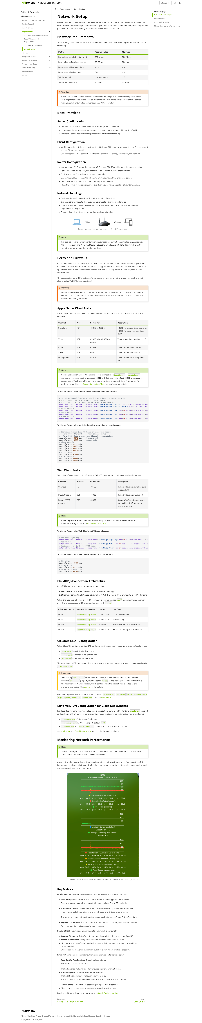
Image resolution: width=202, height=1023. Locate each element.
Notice (24, 75)
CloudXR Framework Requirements (31, 40)
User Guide (26, 53)
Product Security (95, 1016)
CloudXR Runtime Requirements (36, 35)
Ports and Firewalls (161, 22)
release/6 (165, 3)
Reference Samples (29, 60)
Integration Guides (29, 56)
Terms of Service (55, 1016)
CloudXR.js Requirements (33, 45)
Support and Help (28, 68)
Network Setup (29, 49)
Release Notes (27, 71)
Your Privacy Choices (40, 1016)
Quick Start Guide (28, 28)
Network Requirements (163, 15)
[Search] (175, 3)
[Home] (55, 9)
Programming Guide (29, 64)
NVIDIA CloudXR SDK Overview (33, 20)
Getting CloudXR (28, 24)
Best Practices (159, 19)
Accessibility (68, 1016)
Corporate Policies (81, 1016)
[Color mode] (180, 3)
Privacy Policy (26, 1016)
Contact (107, 1016)
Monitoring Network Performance (167, 26)
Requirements (27, 31)
